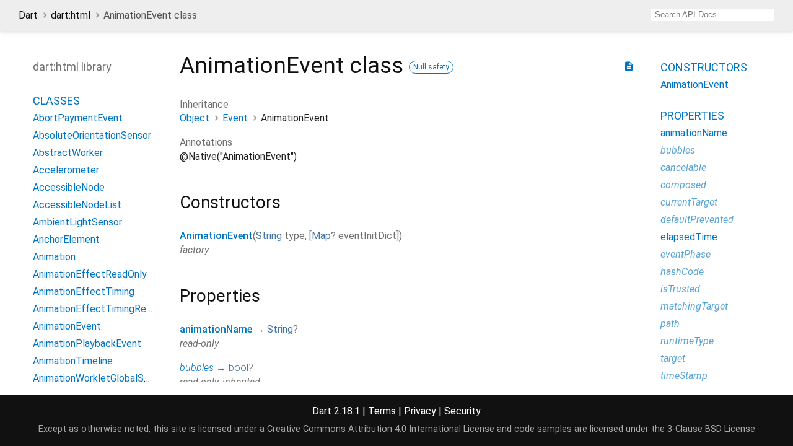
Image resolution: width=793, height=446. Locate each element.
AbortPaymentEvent (78, 118)
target (672, 358)
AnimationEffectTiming (83, 291)
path (670, 324)
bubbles (197, 368)
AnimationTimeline (73, 361)
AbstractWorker (68, 153)
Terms (382, 411)
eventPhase (685, 254)
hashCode (682, 272)
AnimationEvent (216, 236)
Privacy (420, 411)
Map (321, 236)
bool (238, 368)
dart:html (70, 15)
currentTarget (688, 202)
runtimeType (687, 341)
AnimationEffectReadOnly (90, 274)
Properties (692, 115)
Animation (54, 257)
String (269, 236)
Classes (56, 100)
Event (235, 118)
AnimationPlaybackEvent (87, 343)
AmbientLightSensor (77, 222)
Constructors (703, 67)
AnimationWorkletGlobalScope (99, 378)
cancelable (683, 167)
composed (683, 185)
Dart (28, 15)
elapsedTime (688, 237)
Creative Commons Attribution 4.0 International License (380, 429)
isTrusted (680, 289)
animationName (216, 329)
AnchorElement (66, 239)
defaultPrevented (697, 219)
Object (194, 118)
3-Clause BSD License (711, 429)
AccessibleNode (69, 187)
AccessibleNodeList (77, 205)
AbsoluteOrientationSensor (92, 135)
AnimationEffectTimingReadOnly (104, 309)
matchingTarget (694, 306)
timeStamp (684, 376)
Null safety (431, 67)
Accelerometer (66, 170)
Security (462, 411)
